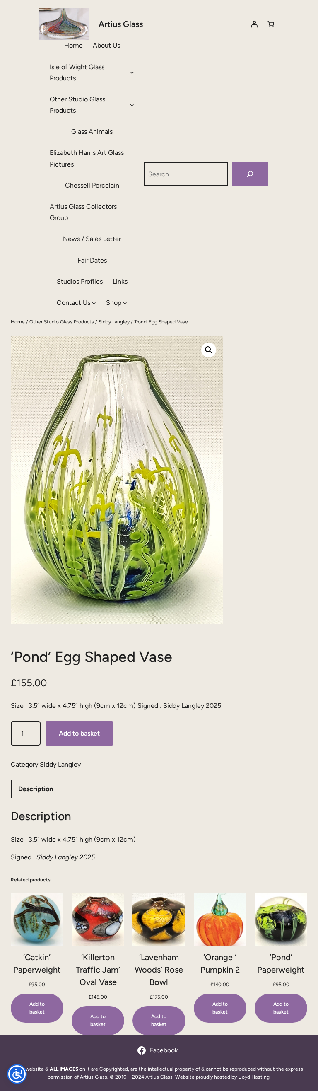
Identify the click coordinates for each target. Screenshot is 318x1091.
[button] (208, 350)
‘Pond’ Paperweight (281, 963)
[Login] (254, 24)
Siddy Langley (114, 322)
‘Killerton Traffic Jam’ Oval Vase (98, 969)
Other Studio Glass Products (61, 322)
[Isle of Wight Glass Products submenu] (132, 72)
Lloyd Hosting (254, 1077)
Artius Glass (121, 24)
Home (18, 322)
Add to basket (79, 733)
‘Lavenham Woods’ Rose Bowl (159, 969)
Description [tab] (35, 789)
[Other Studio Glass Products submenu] (132, 105)
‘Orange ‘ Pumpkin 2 (220, 963)
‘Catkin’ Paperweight (37, 963)
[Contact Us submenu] (94, 303)
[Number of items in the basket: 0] (271, 24)
